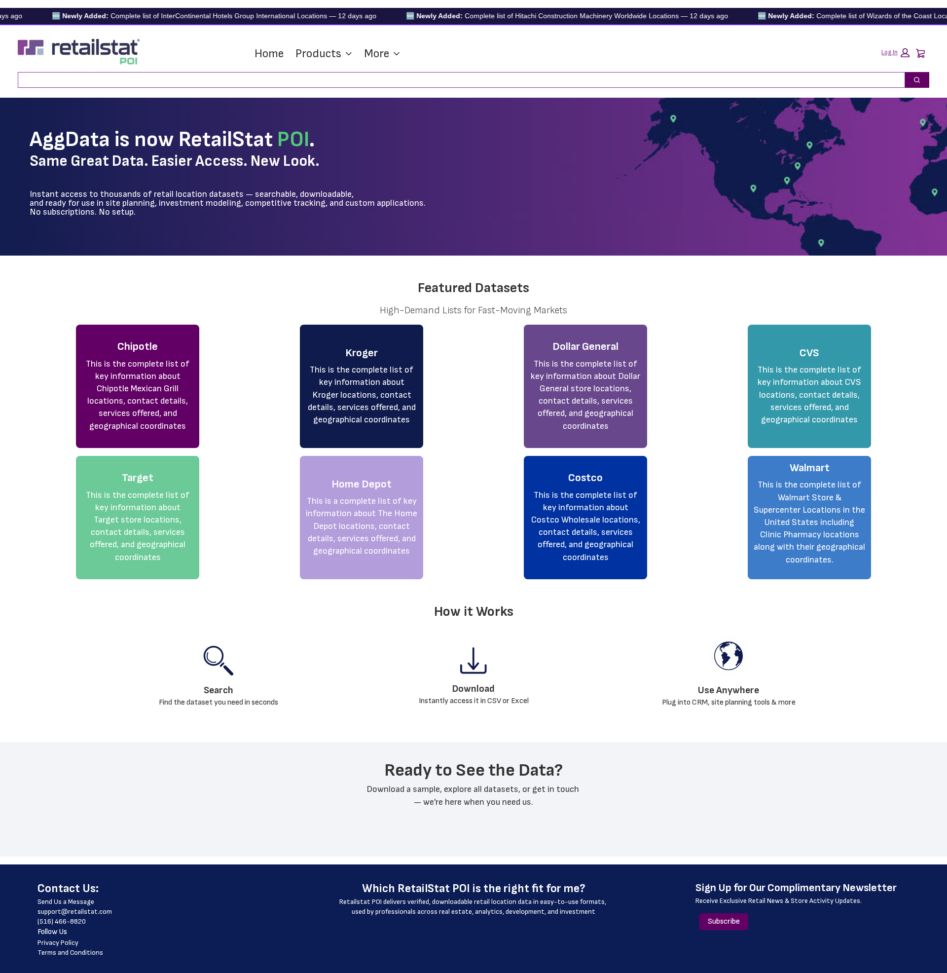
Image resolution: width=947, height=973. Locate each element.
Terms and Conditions (70, 952)
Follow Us (52, 931)
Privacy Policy (57, 942)
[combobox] (457, 80)
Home (269, 53)
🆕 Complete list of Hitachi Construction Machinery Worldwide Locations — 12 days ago (547, 16)
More (376, 53)
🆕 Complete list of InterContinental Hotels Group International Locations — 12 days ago (194, 16)
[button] (895, 52)
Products (318, 53)
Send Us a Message (65, 902)
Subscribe (724, 921)
